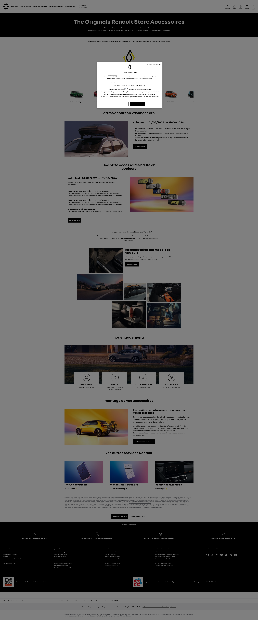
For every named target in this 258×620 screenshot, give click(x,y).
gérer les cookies (122, 104)
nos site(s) (133, 92)
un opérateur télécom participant (124, 94)
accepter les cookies (137, 104)
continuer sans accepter (154, 64)
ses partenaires (112, 75)
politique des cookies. (139, 85)
